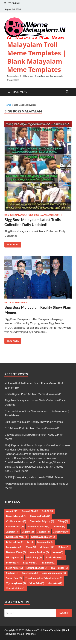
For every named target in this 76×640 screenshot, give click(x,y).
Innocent (59, 526)
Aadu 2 (12, 511)
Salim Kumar (14, 567)
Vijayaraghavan (16, 583)
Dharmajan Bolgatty (42, 521)
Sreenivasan (30, 572)
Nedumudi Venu (16, 552)
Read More (11, 244)
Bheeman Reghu (40, 516)
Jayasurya (61, 531)
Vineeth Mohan (15, 588)
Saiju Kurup (30, 562)
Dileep (63, 521)
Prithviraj (12, 562)
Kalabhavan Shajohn (43, 536)
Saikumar (48, 562)
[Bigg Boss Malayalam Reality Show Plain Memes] (38, 277)
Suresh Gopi (14, 578)
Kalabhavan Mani (17, 536)
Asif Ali (47, 511)
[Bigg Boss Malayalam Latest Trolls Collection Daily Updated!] (38, 166)
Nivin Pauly (34, 557)
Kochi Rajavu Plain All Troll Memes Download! (33, 394)
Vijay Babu (37, 583)
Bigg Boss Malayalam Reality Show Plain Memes (34, 421)
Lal (30, 542)
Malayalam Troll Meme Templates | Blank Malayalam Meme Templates (36, 57)
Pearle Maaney (54, 557)
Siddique (12, 572)
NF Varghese (14, 557)
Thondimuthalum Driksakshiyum (43, 578)
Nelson (57, 552)
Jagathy (28, 531)
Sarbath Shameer (37, 567)
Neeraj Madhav (39, 552)
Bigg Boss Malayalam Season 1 (45, 215)
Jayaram (43, 531)
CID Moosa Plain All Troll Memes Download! (32, 428)
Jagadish (12, 531)
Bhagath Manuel (16, 516)
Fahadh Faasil (15, 526)
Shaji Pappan (59, 567)
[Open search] (67, 92)
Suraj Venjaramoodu (54, 572)
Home (7, 104)
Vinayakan (55, 583)
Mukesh (63, 547)
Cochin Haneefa (16, 521)
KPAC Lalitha (14, 542)
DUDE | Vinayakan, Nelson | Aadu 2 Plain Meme (34, 477)
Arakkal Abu (30, 511)
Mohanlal (47, 547)
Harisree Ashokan (38, 526)
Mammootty (45, 542)
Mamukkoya (14, 547)
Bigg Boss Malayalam (15, 215)
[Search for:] (38, 613)
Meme (31, 547)
